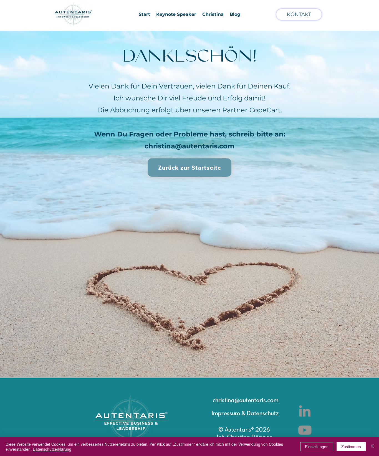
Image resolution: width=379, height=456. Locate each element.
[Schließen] (372, 447)
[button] (213, 14)
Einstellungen (317, 446)
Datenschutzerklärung (52, 449)
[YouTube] (305, 430)
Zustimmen (351, 446)
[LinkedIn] (305, 411)
